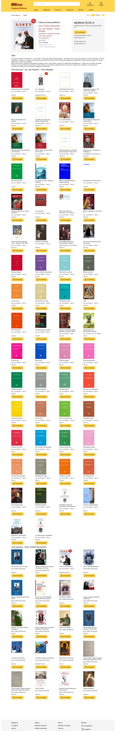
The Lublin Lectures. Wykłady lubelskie (44, 181)
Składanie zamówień (64, 725)
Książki (36, 10)
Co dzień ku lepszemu (18, 658)
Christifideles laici (88, 476)
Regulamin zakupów (41, 725)
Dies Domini (38, 360)
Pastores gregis (64, 360)
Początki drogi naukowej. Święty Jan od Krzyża (42, 120)
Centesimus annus (64, 301)
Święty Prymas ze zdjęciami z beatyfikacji (92, 150)
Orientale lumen (64, 389)
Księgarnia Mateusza (19, 8)
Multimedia (46, 10)
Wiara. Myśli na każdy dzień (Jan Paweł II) (91, 120)
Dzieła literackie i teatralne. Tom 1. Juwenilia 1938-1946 (19, 242)
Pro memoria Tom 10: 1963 (19, 566)
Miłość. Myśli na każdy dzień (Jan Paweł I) (43, 150)
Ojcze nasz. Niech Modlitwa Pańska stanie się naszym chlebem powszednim (43, 597)
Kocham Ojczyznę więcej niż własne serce (67, 689)
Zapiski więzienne (88, 688)
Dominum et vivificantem (90, 389)
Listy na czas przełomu (66, 566)
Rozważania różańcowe (66, 658)
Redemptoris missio (89, 447)
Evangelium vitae (88, 418)
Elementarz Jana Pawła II (18, 535)
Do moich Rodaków (65, 119)
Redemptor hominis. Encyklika (20, 89)
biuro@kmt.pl (88, 726)
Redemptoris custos (41, 476)
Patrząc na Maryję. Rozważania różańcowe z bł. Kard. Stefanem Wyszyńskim (44, 567)
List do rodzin (15, 301)
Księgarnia (87, 729)
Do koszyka (81, 32)
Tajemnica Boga (16, 272)
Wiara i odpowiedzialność (91, 566)
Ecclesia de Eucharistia (18, 476)
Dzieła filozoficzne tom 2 (66, 89)
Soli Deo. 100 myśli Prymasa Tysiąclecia (19, 628)
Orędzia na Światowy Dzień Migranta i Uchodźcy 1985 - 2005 (67, 330)
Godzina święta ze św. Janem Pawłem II (20, 211)
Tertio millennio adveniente (43, 272)
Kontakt (91, 10)
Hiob (84, 301)
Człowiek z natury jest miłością (44, 658)
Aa (88, 15)
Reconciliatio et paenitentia (43, 447)
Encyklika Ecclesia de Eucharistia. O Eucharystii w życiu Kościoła (67, 505)
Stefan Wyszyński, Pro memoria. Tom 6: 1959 (90, 628)
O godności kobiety (65, 597)
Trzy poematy (39, 211)
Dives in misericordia (65, 418)
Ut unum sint (38, 418)
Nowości (81, 10)
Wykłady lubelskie (40, 505)
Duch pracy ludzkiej (65, 627)
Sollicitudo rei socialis (65, 272)
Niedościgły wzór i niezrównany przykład (89, 330)
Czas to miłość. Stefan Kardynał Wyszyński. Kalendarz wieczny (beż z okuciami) (92, 658)
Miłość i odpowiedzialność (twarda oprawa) (67, 181)
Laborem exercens (17, 418)
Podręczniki (69, 10)
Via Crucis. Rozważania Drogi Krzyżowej (92, 242)
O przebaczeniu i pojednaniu (43, 535)
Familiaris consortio (65, 476)
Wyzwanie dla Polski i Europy (92, 180)
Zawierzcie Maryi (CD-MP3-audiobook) (91, 597)
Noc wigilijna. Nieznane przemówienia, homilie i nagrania (66, 242)
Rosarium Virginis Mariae (90, 505)
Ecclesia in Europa (16, 447)
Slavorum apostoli (16, 180)
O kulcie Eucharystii (65, 447)
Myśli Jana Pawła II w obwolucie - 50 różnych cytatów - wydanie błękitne (67, 211)
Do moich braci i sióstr (41, 301)
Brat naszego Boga (17, 505)
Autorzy (13, 728)
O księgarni (14, 725)
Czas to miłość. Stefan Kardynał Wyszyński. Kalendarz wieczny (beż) (20, 689)
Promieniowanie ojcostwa (43, 330)
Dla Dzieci (58, 10)
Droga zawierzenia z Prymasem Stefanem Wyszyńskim (44, 628)
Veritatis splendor (16, 389)
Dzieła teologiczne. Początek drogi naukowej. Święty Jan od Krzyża (68, 150)
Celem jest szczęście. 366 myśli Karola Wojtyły (91, 90)
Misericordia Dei (88, 272)
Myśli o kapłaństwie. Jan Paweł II (92, 211)
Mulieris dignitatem (41, 389)
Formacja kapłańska (89, 360)
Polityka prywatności (41, 728)
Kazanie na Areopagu (41, 241)
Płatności (60, 728)
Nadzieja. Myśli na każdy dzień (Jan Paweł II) (20, 150)
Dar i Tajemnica (39, 89)
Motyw (98, 15)
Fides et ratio (15, 360)
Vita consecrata (16, 330)
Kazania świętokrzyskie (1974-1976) (20, 597)
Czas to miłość (39, 688)
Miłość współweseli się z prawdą (18, 120)
